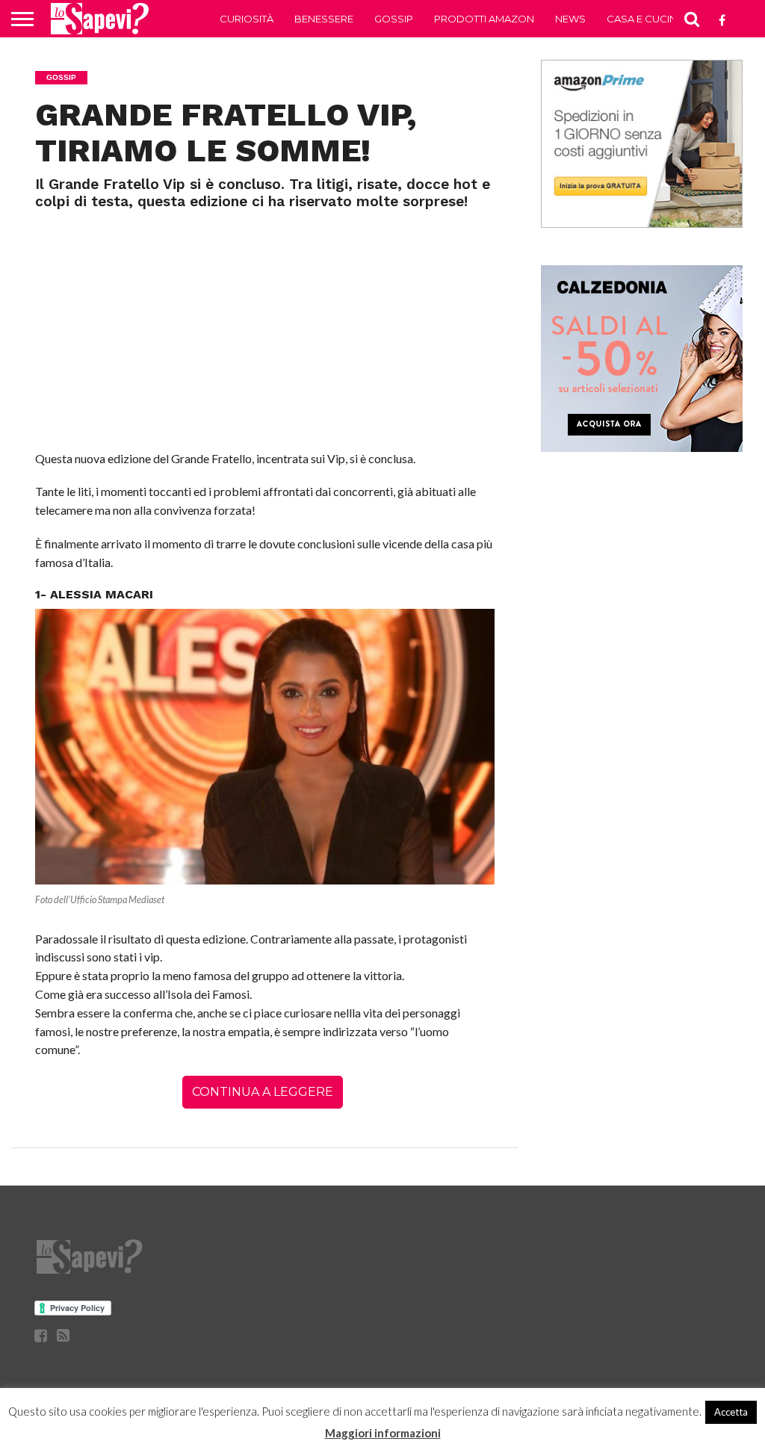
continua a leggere (262, 1092)
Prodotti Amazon (484, 19)
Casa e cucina (645, 19)
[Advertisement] (265, 322)
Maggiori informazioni (383, 1433)
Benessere (323, 19)
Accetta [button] (731, 1412)
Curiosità (246, 19)
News (570, 19)
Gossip (393, 19)
